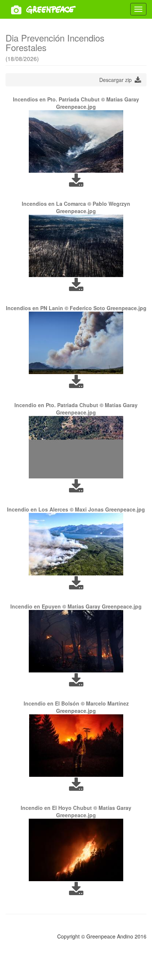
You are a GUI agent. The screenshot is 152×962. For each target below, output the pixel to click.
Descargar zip (117, 79)
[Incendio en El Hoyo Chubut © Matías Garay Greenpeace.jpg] (76, 850)
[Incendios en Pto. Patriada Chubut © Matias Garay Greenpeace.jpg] (76, 141)
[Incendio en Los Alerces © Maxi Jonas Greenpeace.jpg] (76, 544)
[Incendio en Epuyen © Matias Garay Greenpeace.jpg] (76, 641)
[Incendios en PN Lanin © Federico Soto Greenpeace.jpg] (76, 343)
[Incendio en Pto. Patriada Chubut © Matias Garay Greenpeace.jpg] (76, 447)
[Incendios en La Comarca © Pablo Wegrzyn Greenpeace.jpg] (76, 246)
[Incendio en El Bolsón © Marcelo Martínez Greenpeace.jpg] (76, 745)
